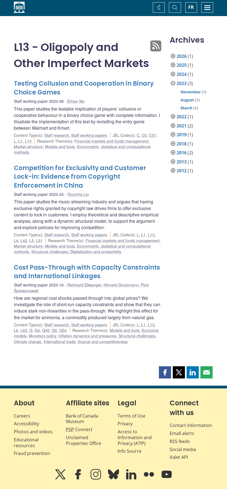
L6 (16, 330)
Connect (79, 429)
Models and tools (60, 146)
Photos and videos (33, 432)
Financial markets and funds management (111, 141)
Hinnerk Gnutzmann (121, 285)
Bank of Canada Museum (82, 419)
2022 (182, 117)
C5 (144, 135)
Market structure (28, 146)
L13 (28, 141)
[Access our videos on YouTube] (166, 478)
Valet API (179, 457)
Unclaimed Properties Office (83, 440)
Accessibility (26, 424)
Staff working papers (89, 135)
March (186, 108)
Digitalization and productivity (95, 251)
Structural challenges (49, 251)
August (187, 100)
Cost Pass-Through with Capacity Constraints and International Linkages (87, 272)
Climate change (27, 341)
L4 (16, 240)
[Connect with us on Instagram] (96, 478)
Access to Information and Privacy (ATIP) (135, 437)
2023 (182, 83)
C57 (152, 135)
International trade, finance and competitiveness (85, 341)
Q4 (37, 330)
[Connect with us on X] (61, 478)
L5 (31, 240)
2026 (182, 56)
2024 (182, 74)
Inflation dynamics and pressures (87, 336)
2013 (182, 162)
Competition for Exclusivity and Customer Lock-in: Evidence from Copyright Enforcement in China (80, 177)
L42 (23, 240)
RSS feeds (180, 441)
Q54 (63, 330)
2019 (182, 135)
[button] (165, 372)
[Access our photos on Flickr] (149, 478)
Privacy (125, 424)
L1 (20, 141)
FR (191, 7)
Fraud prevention (32, 453)
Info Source (129, 451)
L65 (23, 330)
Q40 (46, 330)
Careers (22, 416)
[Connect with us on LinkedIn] (132, 478)
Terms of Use (131, 416)
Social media (183, 449)
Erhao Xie (75, 101)
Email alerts (182, 433)
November (190, 91)
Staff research (56, 135)
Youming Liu (78, 194)
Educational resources (26, 443)
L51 (39, 240)
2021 (182, 126)
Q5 (54, 330)
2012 (182, 171)
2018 (182, 144)
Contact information (191, 425)
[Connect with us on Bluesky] (114, 478)
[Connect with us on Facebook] (78, 478)
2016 (182, 153)
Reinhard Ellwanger (84, 285)
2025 (182, 65)
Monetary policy (42, 336)
